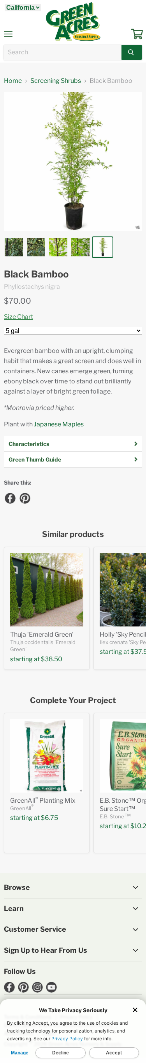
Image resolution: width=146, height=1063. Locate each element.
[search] (62, 52)
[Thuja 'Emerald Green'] (46, 589)
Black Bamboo (36, 274)
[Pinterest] (24, 498)
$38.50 (51, 659)
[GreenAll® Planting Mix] (46, 756)
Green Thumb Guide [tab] (35, 459)
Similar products (73, 534)
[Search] (131, 52)
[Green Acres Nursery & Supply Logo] (73, 21)
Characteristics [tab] (29, 443)
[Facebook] (10, 498)
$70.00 (17, 301)
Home (13, 80)
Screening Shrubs (55, 80)
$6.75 (49, 817)
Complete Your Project (73, 700)
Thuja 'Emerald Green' (42, 634)
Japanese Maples (59, 424)
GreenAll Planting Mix (43, 800)
